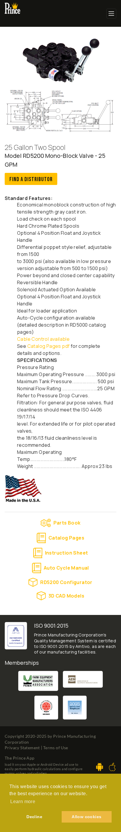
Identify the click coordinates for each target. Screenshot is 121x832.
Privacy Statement (22, 747)
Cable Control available (43, 339)
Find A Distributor (31, 179)
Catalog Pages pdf (48, 346)
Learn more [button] (22, 801)
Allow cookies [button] (86, 816)
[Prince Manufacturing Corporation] (12, 6)
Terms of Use (55, 747)
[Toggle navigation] (111, 14)
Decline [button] (34, 816)
